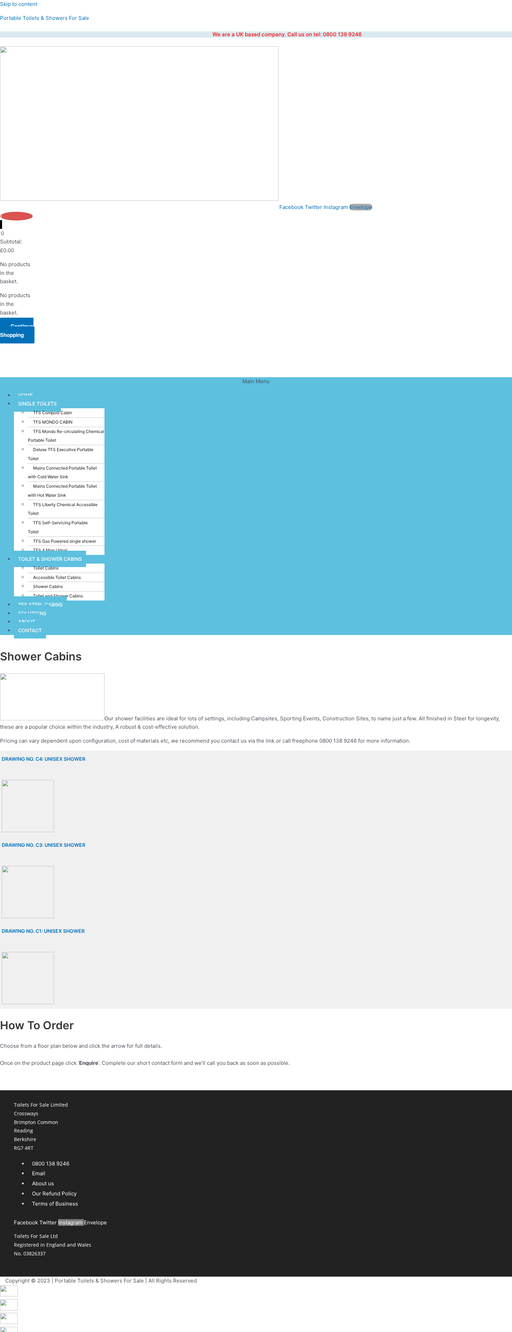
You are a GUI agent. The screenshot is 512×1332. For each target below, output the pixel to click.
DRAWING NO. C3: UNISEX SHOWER (43, 845)
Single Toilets (37, 403)
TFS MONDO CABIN (52, 422)
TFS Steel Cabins (40, 604)
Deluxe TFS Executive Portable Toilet (60, 454)
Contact (30, 630)
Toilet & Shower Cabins (50, 559)
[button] (256, 381)
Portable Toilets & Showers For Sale (44, 18)
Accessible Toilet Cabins (57, 577)
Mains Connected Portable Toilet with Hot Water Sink (62, 490)
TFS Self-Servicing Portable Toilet (58, 527)
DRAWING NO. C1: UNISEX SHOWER (43, 931)
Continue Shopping (16, 330)
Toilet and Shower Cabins (58, 595)
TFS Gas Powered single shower (64, 541)
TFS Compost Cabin (52, 412)
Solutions (32, 613)
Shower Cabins (48, 586)
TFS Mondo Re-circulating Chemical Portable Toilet (66, 436)
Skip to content (18, 4)
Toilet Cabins (46, 568)
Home (25, 395)
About (26, 622)
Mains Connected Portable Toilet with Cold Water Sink (62, 472)
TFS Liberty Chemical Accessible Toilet (63, 509)
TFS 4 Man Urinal (50, 550)
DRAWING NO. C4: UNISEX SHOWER (43, 759)
